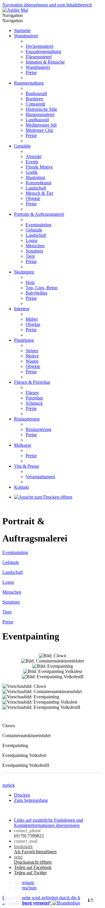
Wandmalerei (26, 35)
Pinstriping (24, 340)
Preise (31, 72)
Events (32, 161)
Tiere (30, 256)
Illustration (35, 177)
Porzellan (34, 397)
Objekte (33, 198)
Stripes (32, 350)
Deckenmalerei (39, 46)
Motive (32, 355)
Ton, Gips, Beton (41, 287)
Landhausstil (37, 119)
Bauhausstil (36, 93)
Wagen (32, 361)
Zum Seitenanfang (31, 800)
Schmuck (34, 403)
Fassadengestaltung (43, 51)
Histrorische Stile (41, 109)
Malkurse (22, 445)
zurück (8, 785)
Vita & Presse (26, 466)
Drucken (22, 795)
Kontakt (21, 487)
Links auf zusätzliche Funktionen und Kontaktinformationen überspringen (48, 823)
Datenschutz (25, 887)
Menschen (35, 245)
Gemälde (22, 145)
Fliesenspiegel (39, 56)
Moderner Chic (40, 130)
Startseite (22, 30)
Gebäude (34, 229)
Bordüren (34, 98)
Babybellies (36, 292)
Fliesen (32, 392)
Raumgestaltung (29, 82)
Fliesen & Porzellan (32, 382)
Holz (30, 282)
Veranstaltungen (40, 476)
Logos (31, 240)
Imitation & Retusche (45, 61)
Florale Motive (39, 166)
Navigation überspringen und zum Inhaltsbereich (47, 4)
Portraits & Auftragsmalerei (39, 214)
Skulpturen (24, 271)
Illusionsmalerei (40, 114)
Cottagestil (35, 103)
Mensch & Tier (39, 193)
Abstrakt (33, 156)
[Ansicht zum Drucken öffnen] (43, 497)
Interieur (21, 308)
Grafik (32, 172)
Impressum (24, 882)
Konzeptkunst (38, 182)
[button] (13, 893)
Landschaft (36, 187)
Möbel (32, 319)
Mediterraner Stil (41, 124)
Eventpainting (38, 224)
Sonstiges (34, 250)
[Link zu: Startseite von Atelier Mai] (15, 10)
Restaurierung (27, 418)
